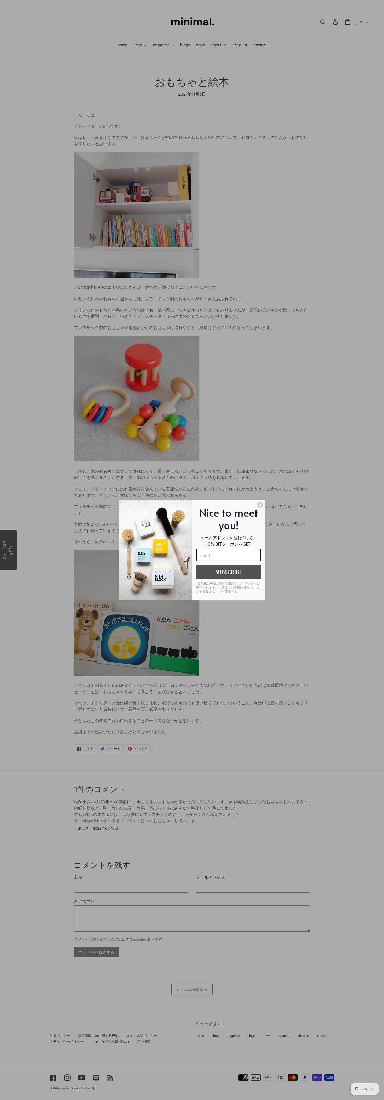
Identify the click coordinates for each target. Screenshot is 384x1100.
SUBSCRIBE (229, 572)
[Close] (260, 505)
